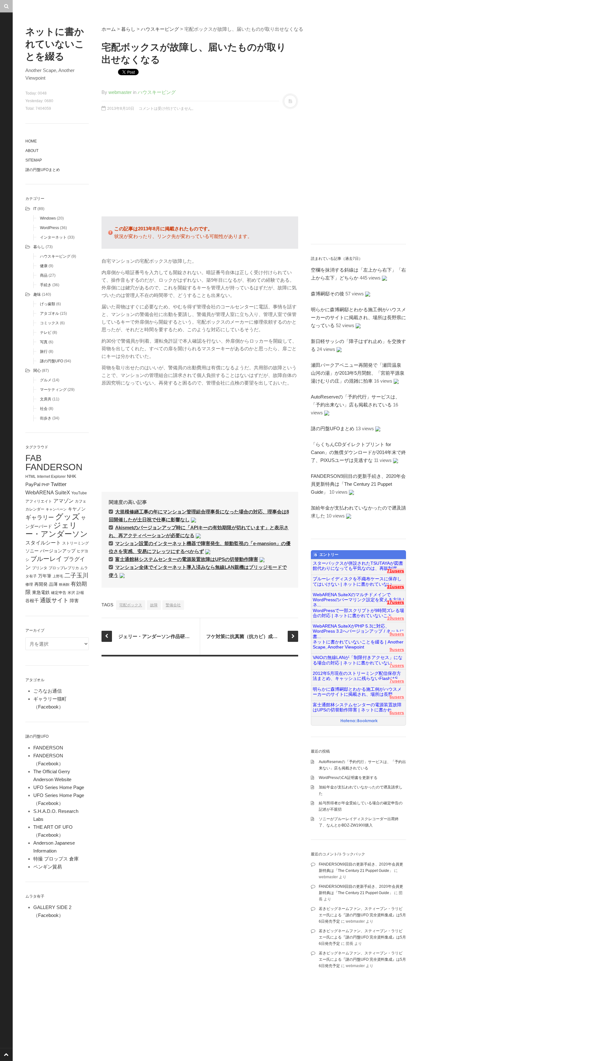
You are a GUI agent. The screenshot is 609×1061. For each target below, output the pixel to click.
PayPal (32, 484)
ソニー (32, 550)
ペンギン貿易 (47, 866)
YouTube (79, 493)
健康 (44, 266)
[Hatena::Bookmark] (359, 721)
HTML (30, 476)
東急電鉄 (41, 592)
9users (397, 634)
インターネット (53, 237)
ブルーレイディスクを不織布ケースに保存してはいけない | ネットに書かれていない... (357, 581)
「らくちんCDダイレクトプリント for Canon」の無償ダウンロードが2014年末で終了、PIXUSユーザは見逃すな (358, 452)
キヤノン (77, 509)
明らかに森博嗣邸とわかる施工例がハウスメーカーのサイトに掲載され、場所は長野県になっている (358, 317)
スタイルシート (43, 542)
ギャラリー (39, 517)
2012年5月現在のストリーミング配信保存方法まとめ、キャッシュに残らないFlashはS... (357, 676)
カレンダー (34, 509)
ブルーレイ (46, 558)
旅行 (44, 351)
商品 (44, 275)
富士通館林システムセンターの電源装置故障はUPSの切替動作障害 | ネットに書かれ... (357, 707)
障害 (74, 600)
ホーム (109, 29)
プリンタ (39, 568)
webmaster (120, 92)
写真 (44, 342)
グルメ (45, 380)
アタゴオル (49, 313)
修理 (29, 584)
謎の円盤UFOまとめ (42, 170)
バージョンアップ (57, 550)
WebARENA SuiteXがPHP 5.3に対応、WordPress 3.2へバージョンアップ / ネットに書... (358, 629)
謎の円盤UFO (51, 361)
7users (397, 665)
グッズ (67, 516)
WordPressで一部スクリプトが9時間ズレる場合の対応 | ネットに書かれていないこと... (358, 613)
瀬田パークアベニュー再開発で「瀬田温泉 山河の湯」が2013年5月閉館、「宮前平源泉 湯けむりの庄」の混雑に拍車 (360, 373)
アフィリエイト (38, 501)
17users (395, 602)
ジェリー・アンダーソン (56, 529)
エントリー (328, 554)
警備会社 (173, 605)
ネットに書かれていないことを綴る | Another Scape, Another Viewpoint (358, 644)
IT (34, 209)
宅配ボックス (130, 605)
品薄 (53, 584)
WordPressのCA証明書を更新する (348, 777)
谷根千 (32, 600)
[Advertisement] (200, 167)
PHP (45, 485)
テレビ (45, 332)
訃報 (80, 592)
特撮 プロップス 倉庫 (56, 858)
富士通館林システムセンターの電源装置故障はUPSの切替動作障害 (186, 559)
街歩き (45, 418)
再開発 (41, 584)
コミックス (49, 323)
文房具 (45, 399)
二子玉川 (76, 575)
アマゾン (63, 501)
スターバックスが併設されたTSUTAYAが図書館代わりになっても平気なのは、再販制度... (358, 566)
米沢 (71, 592)
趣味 (37, 294)
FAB (33, 458)
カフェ (80, 501)
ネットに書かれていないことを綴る (54, 44)
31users (395, 586)
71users (395, 571)
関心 (37, 370)
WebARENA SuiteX (47, 492)
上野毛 (58, 576)
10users (395, 618)
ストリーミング (75, 543)
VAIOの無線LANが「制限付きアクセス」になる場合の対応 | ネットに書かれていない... (358, 660)
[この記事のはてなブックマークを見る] (193, 519)
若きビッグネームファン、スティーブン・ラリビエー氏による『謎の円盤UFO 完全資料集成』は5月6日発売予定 (362, 915)
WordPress (49, 228)
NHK (71, 476)
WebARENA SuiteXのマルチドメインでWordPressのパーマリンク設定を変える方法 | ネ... (358, 597)
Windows (48, 218)
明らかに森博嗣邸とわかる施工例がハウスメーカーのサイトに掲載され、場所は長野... (357, 692)
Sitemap (33, 160)
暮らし (39, 247)
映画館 (64, 584)
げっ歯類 (47, 304)
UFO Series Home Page (58, 787)
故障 (154, 605)
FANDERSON (53, 467)
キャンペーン (56, 509)
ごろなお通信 (47, 691)
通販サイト (54, 600)
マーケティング (53, 389)
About (31, 150)
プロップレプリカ (64, 568)
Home (31, 141)
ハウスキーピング (55, 256)
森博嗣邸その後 (327, 293)
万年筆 (44, 575)
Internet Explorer (51, 476)
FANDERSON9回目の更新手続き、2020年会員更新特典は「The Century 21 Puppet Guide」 (358, 484)
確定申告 (58, 592)
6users (397, 697)
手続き (45, 285)
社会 (44, 408)
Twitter (59, 484)
